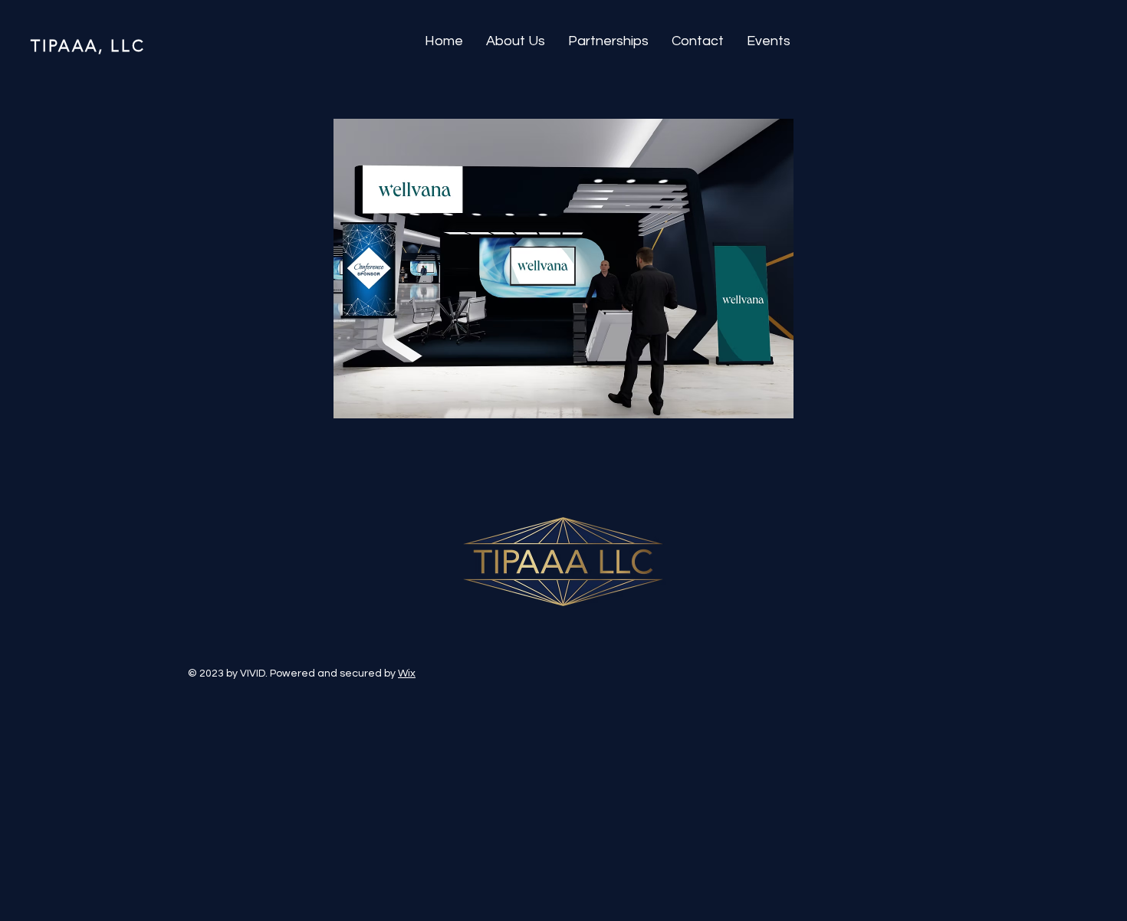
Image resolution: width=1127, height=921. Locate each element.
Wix (407, 673)
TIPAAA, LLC (88, 45)
